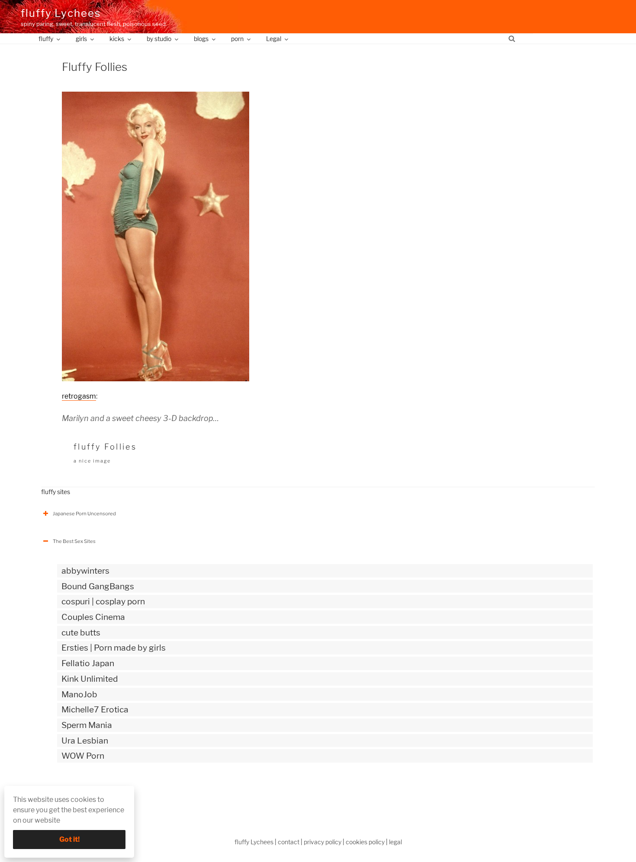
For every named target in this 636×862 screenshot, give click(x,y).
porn (237, 38)
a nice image (92, 461)
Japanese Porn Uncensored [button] (84, 514)
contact (288, 842)
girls (81, 38)
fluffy (46, 38)
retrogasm (79, 396)
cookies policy (365, 842)
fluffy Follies (105, 446)
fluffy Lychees (61, 13)
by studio (159, 38)
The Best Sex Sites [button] (74, 541)
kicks (116, 38)
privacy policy (322, 842)
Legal (273, 38)
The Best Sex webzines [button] (79, 792)
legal (395, 842)
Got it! (69, 839)
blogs (201, 38)
